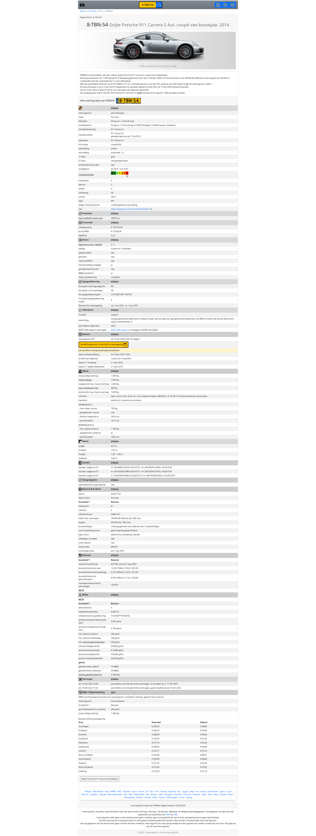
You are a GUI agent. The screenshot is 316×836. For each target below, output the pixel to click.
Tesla (154, 797)
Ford (157, 791)
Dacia (141, 791)
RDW (168, 814)
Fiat (151, 791)
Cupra (134, 791)
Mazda (103, 794)
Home (83, 11)
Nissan (154, 794)
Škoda (223, 794)
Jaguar (185, 791)
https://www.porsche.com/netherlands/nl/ (131, 209)
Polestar (178, 794)
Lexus (222, 791)
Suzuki (147, 797)
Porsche (92, 11)
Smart (230, 794)
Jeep (192, 791)
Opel (161, 794)
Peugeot (169, 794)
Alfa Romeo (98, 791)
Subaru (139, 797)
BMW (113, 791)
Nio (147, 794)
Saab (204, 794)
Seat (210, 794)
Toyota (161, 797)
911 (101, 11)
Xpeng (189, 797)
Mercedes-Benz (115, 794)
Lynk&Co (94, 794)
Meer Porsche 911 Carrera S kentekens (100, 778)
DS (146, 791)
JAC (179, 791)
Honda (163, 791)
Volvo (182, 797)
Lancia (203, 791)
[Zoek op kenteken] (159, 5)
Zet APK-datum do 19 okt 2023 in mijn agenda (101, 344)
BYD (119, 791)
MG (125, 794)
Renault (196, 794)
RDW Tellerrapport (119, 329)
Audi (107, 791)
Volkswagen (172, 797)
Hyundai (172, 791)
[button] (218, 5)
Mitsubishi (139, 794)
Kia (197, 791)
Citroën (126, 791)
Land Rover (212, 791)
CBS (175, 814)
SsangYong (129, 797)
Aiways (88, 791)
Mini (131, 794)
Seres (216, 794)
